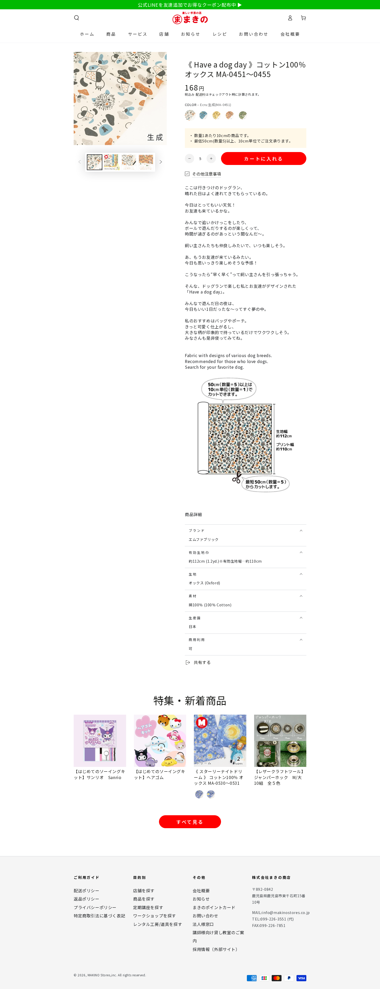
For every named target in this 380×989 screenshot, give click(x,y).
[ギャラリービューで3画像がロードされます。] (128, 162)
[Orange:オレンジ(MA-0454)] (229, 115)
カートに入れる (263, 158)
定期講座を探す (148, 907)
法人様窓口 (203, 924)
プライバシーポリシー (95, 907)
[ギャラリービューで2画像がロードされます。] (111, 162)
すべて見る (190, 821)
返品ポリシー (87, 899)
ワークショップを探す (154, 915)
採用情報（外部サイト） (216, 949)
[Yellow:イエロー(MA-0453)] (216, 115)
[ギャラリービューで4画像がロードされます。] (146, 162)
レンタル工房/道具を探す (157, 924)
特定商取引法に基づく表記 (99, 915)
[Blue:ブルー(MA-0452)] (203, 115)
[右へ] (160, 162)
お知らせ (201, 899)
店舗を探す (144, 890)
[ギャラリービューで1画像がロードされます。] (94, 162)
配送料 (201, 94)
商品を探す (144, 899)
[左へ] (79, 162)
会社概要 (201, 890)
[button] (76, 18)
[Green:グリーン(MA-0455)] (243, 115)
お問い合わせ (205, 915)
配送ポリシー (87, 890)
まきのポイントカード (214, 907)
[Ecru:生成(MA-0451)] (190, 115)
